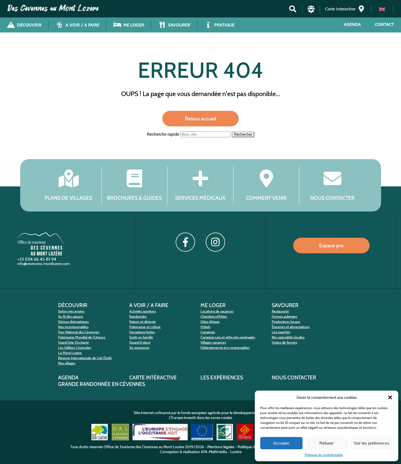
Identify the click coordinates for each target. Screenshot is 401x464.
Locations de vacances (217, 311)
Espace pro (331, 245)
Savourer (285, 305)
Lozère (235, 451)
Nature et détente (142, 322)
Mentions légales (220, 446)
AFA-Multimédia (214, 451)
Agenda (352, 24)
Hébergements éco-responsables (225, 348)
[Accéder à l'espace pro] (311, 11)
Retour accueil (200, 118)
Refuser (326, 443)
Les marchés (281, 332)
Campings (207, 332)
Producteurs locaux (286, 322)
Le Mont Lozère (70, 353)
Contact (384, 24)
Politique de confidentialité (324, 455)
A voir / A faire (148, 305)
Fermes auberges (284, 316)
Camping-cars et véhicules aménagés (227, 337)
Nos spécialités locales (288, 337)
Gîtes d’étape (210, 322)
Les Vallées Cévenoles (74, 348)
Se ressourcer (139, 348)
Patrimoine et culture (145, 327)
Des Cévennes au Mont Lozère (53, 8)
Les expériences (221, 377)
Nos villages (66, 363)
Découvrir (72, 305)
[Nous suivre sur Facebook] (185, 242)
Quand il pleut (139, 342)
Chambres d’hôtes (213, 316)
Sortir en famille (141, 337)
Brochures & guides (134, 198)
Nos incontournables (73, 327)
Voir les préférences (371, 443)
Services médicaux (200, 198)
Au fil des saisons (70, 316)
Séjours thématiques (73, 322)
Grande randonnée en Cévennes (101, 384)
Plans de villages (68, 198)
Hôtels (205, 327)
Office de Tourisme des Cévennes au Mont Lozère (144, 446)
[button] (390, 397)
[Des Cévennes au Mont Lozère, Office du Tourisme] (40, 254)
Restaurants (280, 311)
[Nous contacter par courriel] (44, 264)
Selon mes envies (71, 311)
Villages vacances (213, 342)
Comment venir (266, 198)
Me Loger (213, 305)
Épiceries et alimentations (291, 327)
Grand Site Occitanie (73, 342)
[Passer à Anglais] (382, 9)
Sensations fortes (142, 332)
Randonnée (137, 316)
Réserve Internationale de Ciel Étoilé (85, 358)
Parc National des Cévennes (78, 332)
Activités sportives (142, 311)
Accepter (281, 443)
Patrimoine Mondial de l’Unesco (81, 337)
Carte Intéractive (153, 377)
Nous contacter (332, 198)
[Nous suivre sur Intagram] (215, 242)
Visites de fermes (284, 342)
